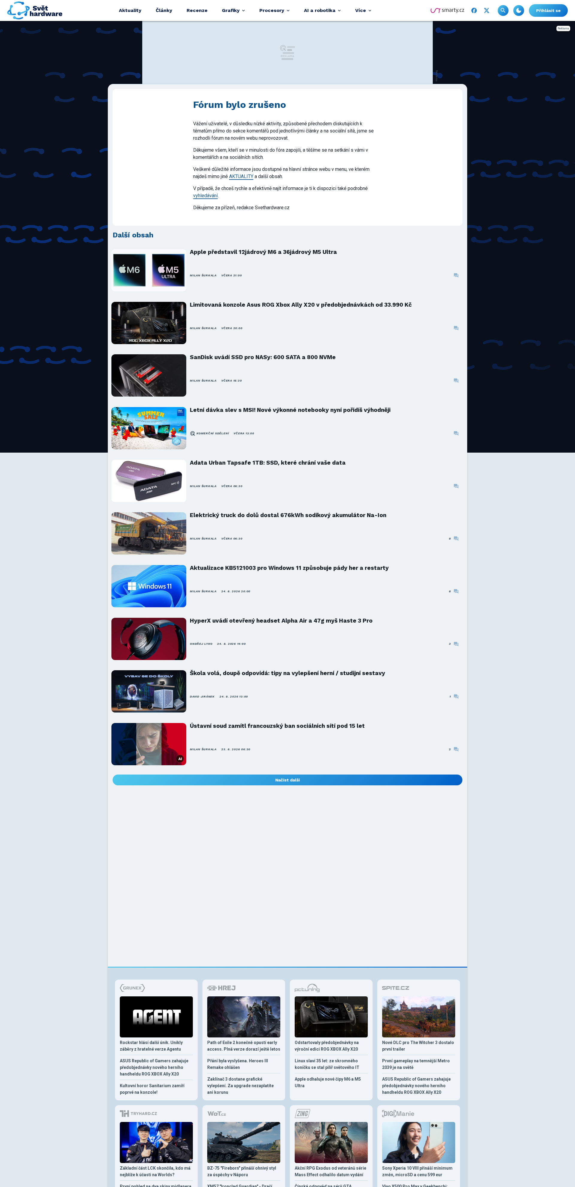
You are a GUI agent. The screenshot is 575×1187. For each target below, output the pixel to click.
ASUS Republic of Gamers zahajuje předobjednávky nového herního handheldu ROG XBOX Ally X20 (154, 1067)
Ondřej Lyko (201, 643)
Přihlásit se (548, 10)
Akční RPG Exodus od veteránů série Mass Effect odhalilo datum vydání (330, 1171)
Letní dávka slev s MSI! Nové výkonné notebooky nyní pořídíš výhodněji (290, 409)
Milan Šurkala (203, 275)
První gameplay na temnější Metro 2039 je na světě (416, 1064)
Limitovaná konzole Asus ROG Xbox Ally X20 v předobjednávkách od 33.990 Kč (301, 304)
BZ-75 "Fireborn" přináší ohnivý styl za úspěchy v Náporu (241, 1171)
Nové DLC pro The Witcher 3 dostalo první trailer (418, 1046)
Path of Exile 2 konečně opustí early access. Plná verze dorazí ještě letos (243, 1046)
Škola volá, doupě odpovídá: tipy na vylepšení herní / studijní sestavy (287, 673)
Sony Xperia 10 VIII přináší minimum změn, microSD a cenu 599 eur (417, 1171)
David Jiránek (202, 696)
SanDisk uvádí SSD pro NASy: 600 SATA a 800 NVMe (263, 357)
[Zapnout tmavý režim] (518, 10)
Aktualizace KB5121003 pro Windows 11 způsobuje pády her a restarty (289, 567)
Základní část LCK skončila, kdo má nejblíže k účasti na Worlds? (155, 1171)
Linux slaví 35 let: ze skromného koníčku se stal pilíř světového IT (327, 1064)
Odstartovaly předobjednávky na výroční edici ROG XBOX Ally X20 (327, 1046)
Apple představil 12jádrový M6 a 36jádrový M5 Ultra (263, 251)
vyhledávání (205, 195)
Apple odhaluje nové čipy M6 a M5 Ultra (328, 1082)
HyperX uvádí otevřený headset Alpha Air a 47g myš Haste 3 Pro (281, 620)
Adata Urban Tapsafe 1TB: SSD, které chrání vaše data (268, 462)
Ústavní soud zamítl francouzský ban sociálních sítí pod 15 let (277, 725)
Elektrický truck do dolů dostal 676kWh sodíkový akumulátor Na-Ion (288, 515)
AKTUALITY (241, 176)
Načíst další (287, 780)
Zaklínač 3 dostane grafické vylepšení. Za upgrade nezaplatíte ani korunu (240, 1086)
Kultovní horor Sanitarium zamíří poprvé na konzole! (152, 1089)
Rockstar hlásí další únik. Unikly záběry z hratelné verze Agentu (151, 1046)
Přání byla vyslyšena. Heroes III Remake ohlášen (237, 1064)
